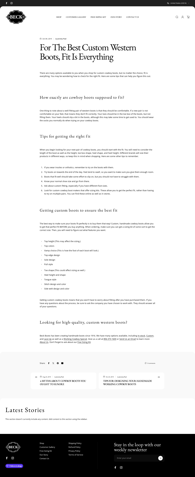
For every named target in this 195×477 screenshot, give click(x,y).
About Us (44, 342)
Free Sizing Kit (84, 342)
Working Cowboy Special (75, 339)
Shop (42, 443)
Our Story (44, 455)
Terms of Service (75, 455)
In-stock (141, 335)
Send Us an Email (127, 339)
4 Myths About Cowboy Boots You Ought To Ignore (63, 382)
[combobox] (178, 3)
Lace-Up (48, 339)
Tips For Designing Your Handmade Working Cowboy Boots (127, 382)
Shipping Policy (74, 443)
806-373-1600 (110, 339)
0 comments (151, 363)
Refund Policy (74, 447)
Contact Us (44, 458)
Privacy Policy (74, 451)
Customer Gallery (47, 447)
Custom (150, 335)
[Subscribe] (160, 458)
